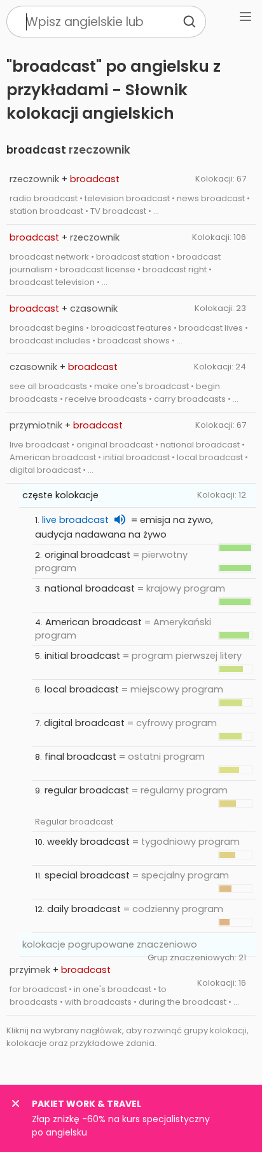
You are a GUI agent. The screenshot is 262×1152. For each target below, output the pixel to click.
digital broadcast (84, 723)
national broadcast (90, 588)
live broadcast (75, 519)
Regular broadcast (74, 822)
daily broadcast (84, 909)
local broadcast (82, 689)
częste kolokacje (60, 495)
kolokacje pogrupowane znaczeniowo (109, 944)
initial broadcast (82, 655)
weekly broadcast (88, 841)
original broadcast (87, 554)
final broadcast (80, 756)
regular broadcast (87, 790)
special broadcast (87, 875)
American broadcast (93, 622)
